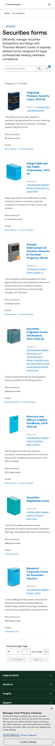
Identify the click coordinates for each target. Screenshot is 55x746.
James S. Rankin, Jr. (35, 272)
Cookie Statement (11, 735)
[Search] (39, 68)
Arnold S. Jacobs (34, 593)
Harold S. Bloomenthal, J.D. (38, 188)
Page (25, 646)
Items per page (14, 646)
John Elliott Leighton (35, 110)
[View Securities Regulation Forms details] (14, 505)
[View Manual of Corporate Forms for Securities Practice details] (14, 576)
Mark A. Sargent (33, 444)
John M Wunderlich (34, 357)
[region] (27, 725)
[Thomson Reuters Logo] (13, 4)
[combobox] (21, 68)
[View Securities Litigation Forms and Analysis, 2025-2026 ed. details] (14, 337)
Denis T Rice (32, 518)
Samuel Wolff (32, 191)
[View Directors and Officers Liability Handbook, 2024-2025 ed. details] (14, 424)
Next (36, 659)
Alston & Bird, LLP (34, 353)
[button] (27, 675)
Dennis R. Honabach (35, 441)
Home (7, 13)
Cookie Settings (28, 742)
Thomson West (43, 107)
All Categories (18, 13)
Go (46, 651)
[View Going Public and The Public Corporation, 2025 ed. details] (14, 171)
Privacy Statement (28, 735)
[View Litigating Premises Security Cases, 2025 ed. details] (14, 100)
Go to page (37, 651)
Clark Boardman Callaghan (38, 184)
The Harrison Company (36, 269)
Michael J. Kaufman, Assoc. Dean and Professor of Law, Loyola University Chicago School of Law (38, 365)
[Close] (52, 708)
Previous (18, 659)
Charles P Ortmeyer (35, 515)
